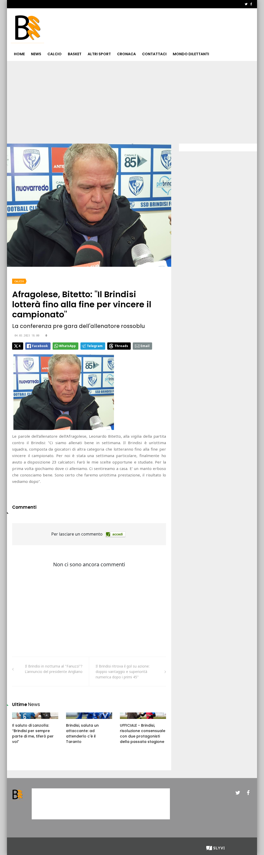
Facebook (40, 346)
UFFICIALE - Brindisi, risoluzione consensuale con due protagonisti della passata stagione (142, 733)
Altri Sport (99, 54)
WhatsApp (67, 346)
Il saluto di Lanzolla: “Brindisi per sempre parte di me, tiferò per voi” (33, 733)
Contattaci (154, 54)
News (36, 54)
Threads (121, 346)
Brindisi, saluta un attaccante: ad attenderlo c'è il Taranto (82, 733)
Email (145, 346)
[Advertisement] (132, 100)
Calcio (54, 54)
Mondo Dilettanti (191, 54)
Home (19, 54)
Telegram (95, 346)
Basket (74, 54)
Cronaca (126, 54)
